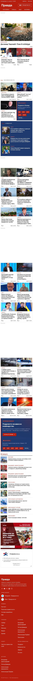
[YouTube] (4, 588)
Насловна (6, 9)
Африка (20, 649)
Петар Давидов (22, 627)
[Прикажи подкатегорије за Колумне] (31, 9)
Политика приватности (7, 609)
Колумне (27, 9)
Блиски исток (21, 647)
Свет (20, 9)
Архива (3, 633)
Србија (14, 9)
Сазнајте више (8, 434)
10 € (23, 112)
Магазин (3, 628)
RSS (2, 615)
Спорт (3, 641)
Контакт (30, 1)
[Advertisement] (16, 18)
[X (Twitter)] (7, 588)
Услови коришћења (6, 612)
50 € (20, 114)
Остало (20, 652)
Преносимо (21, 637)
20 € (28, 112)
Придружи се (26, 5)
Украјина (20, 644)
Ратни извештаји (23, 641)
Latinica (24, 1)
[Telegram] (9, 588)
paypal (21, 117)
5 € (19, 112)
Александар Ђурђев (23, 634)
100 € (24, 114)
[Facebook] (2, 588)
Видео (3, 630)
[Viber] (11, 588)
